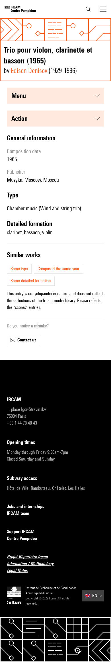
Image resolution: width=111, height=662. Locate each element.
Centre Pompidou (22, 538)
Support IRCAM (20, 531)
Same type (19, 268)
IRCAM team (18, 513)
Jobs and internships (25, 506)
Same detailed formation (31, 280)
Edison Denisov (29, 70)
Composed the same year (58, 268)
